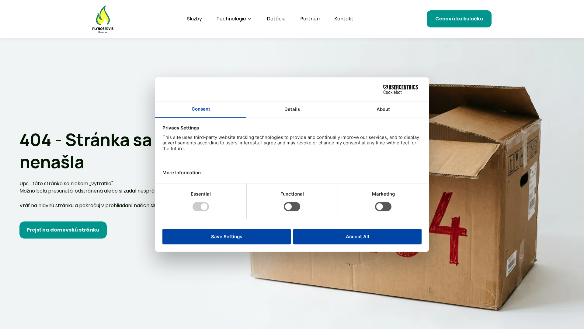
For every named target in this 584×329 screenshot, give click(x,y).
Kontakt (343, 18)
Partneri (310, 18)
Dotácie (276, 18)
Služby (194, 18)
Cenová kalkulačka (459, 18)
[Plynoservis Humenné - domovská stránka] (102, 19)
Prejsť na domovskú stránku (63, 229)
